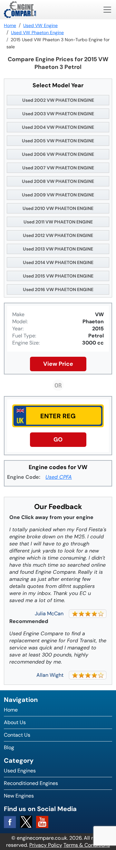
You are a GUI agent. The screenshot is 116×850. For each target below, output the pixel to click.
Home (11, 709)
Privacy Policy (45, 845)
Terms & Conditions (86, 845)
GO (58, 439)
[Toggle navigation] (107, 9)
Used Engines (20, 770)
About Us (15, 722)
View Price (58, 364)
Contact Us (17, 735)
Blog (9, 747)
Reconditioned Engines (31, 783)
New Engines (19, 795)
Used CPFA (58, 477)
